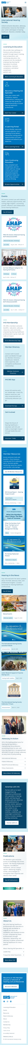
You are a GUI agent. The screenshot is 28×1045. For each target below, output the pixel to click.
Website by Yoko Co (8, 1036)
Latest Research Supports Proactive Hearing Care (12, 674)
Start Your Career (10, 113)
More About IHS (10, 960)
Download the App (11, 406)
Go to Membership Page (13, 340)
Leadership (6, 952)
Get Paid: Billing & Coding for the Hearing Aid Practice (13, 269)
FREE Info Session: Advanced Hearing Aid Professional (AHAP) (14, 235)
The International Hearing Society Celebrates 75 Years (11, 703)
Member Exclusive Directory (13, 372)
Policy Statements (7, 768)
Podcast (12, 555)
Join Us (5, 37)
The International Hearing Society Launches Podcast (11, 644)
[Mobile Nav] (25, 2)
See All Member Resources (13, 472)
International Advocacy (9, 758)
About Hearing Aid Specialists (12, 948)
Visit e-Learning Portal (12, 147)
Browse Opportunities (12, 184)
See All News (7, 591)
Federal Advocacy (7, 761)
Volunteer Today (10, 438)
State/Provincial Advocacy (10, 765)
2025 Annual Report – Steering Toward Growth (14, 493)
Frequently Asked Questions (12, 955)
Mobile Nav (25, 2)
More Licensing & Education (14, 76)
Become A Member (11, 986)
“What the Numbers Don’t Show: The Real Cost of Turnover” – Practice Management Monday (12, 526)
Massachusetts (7, 614)
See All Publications (11, 880)
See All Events (7, 212)
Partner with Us (12, 823)
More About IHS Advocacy (11, 773)
